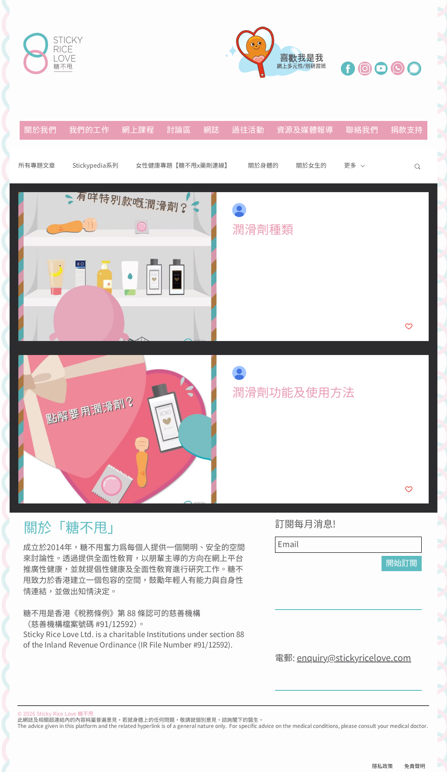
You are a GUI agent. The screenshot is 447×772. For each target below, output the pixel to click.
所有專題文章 (36, 165)
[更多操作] (411, 210)
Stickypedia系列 (95, 165)
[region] (278, 66)
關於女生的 (311, 165)
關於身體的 (263, 165)
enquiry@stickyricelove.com (354, 658)
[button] (305, 130)
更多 (350, 165)
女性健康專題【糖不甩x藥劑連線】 (183, 165)
